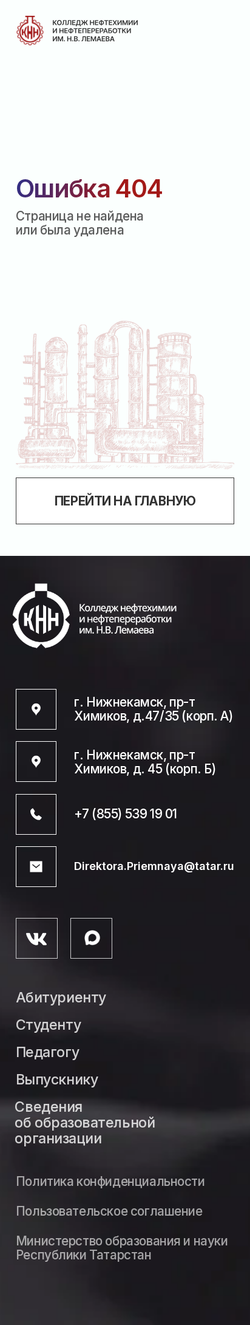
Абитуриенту (61, 998)
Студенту (48, 1025)
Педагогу (47, 1053)
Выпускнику (57, 1080)
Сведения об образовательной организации (85, 1123)
